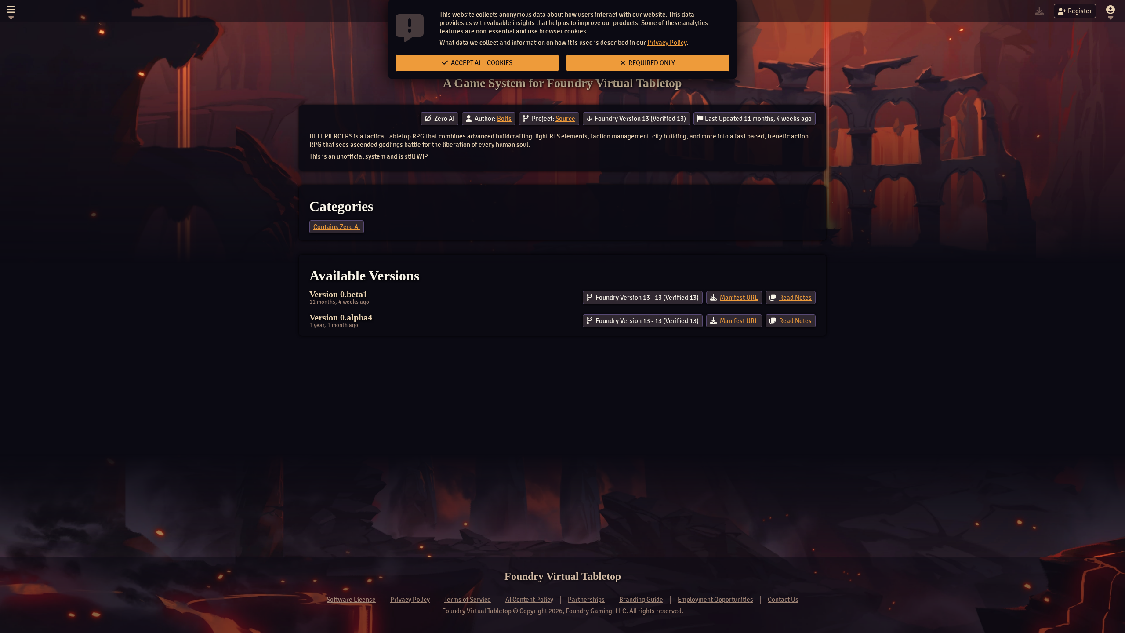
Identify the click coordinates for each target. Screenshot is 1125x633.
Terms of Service (467, 600)
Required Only (651, 63)
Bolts (504, 119)
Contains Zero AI (336, 227)
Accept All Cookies (481, 63)
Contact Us (783, 600)
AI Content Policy (529, 600)
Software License (351, 600)
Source (565, 119)
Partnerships (586, 600)
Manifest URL (739, 298)
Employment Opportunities (715, 600)
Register (1080, 11)
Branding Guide (641, 600)
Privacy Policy (666, 43)
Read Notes (795, 298)
